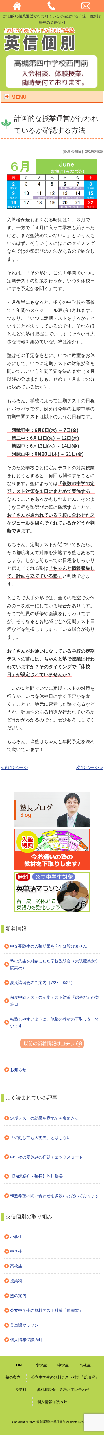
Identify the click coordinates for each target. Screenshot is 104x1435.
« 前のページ (14, 767)
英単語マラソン (24, 1325)
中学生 (16, 1251)
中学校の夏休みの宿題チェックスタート (46, 1157)
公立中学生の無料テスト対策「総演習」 (46, 1310)
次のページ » (89, 767)
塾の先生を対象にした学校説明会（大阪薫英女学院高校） (54, 964)
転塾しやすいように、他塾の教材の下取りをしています (54, 1022)
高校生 (16, 1266)
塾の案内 (18, 1295)
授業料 (16, 1280)
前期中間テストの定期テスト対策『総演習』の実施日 (54, 1001)
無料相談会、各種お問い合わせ (63, 1389)
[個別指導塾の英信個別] (39, 49)
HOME (19, 1365)
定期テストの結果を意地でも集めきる (44, 1118)
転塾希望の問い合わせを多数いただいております (54, 1195)
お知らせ (18, 1069)
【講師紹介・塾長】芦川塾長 (36, 1176)
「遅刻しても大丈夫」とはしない (40, 1137)
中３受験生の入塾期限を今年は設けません (48, 946)
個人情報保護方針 (26, 1339)
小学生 (16, 1236)
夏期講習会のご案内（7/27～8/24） (42, 982)
